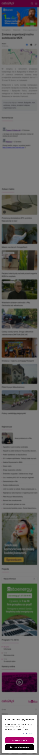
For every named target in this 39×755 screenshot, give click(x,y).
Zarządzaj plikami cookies (19, 747)
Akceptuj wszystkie (19, 740)
